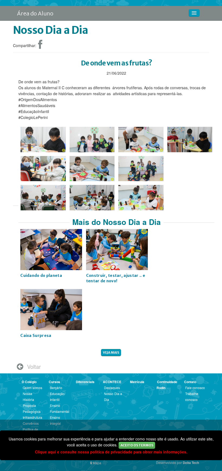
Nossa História (28, 396)
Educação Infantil (57, 396)
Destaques (112, 387)
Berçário (56, 387)
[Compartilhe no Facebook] (40, 46)
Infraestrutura (32, 417)
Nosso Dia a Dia (113, 396)
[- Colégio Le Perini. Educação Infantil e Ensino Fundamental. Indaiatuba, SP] (43, 137)
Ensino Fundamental (59, 408)
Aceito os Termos (136, 445)
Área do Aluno (35, 13)
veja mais (111, 352)
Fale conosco (195, 387)
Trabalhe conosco (191, 396)
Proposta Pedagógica (32, 408)
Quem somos (32, 387)
